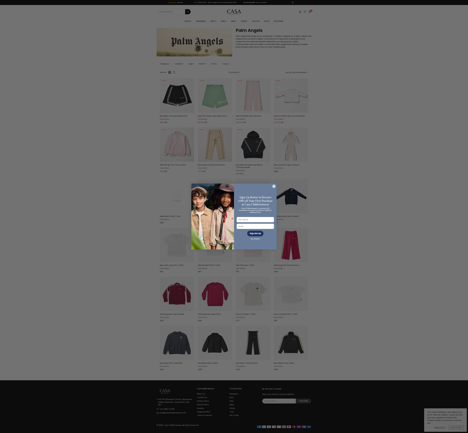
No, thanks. (255, 239)
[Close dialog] (273, 186)
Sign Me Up (255, 233)
